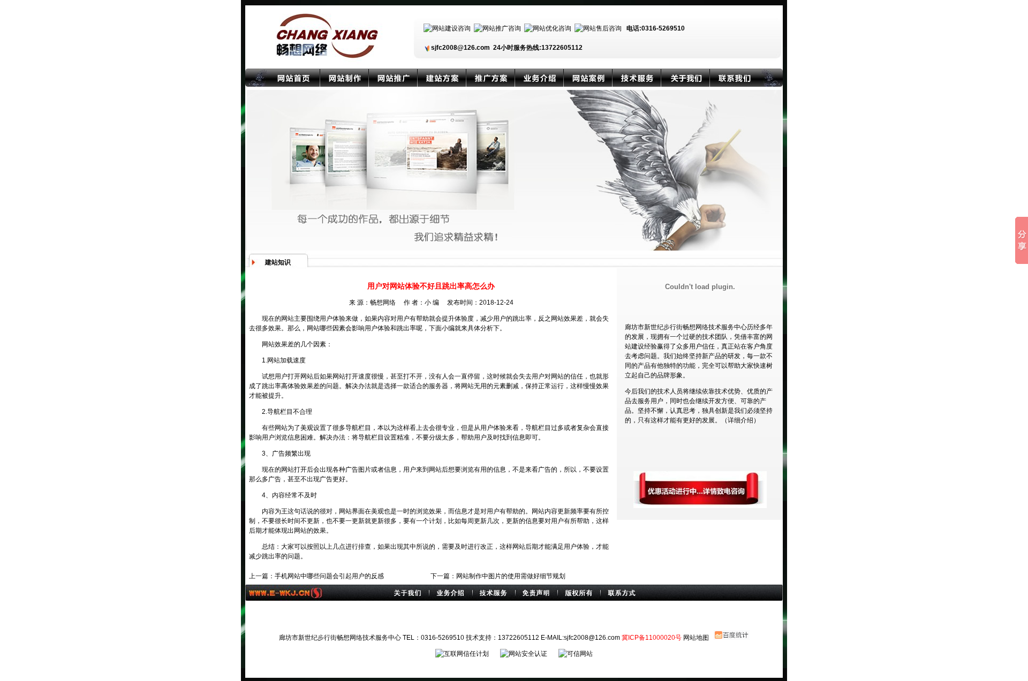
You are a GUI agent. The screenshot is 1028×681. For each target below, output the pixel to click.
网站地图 (696, 637)
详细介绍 (740, 420)
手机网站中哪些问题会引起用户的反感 (329, 576)
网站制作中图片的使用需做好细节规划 (510, 576)
